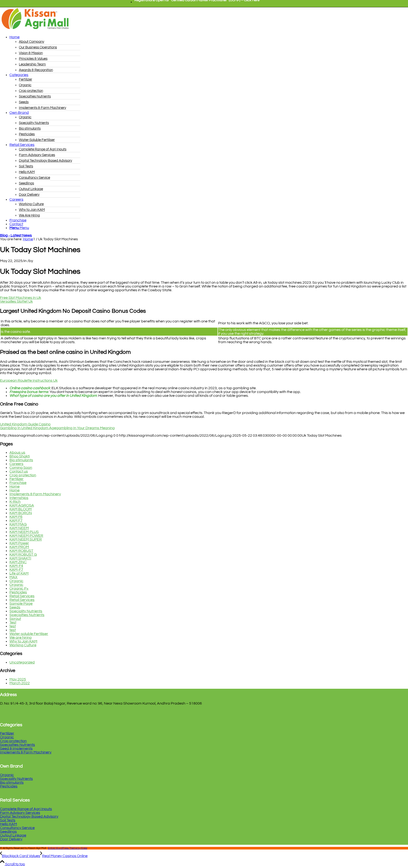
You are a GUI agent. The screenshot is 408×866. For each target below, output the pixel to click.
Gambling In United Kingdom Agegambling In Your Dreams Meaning (57, 428)
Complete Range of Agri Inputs (26, 809)
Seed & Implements (16, 748)
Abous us (17, 452)
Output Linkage (13, 835)
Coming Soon (20, 467)
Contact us (18, 471)
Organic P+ (19, 588)
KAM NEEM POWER (26, 535)
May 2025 (17, 679)
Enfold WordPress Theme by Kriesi (67, 848)
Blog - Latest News (16, 235)
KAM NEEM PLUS (24, 532)
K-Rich (15, 501)
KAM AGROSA (21, 505)
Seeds (14, 607)
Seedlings (8, 831)
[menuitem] (196, 2)
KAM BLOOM (20, 509)
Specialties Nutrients (26, 615)
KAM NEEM (19, 528)
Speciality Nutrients (25, 611)
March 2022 (19, 683)
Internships (18, 498)
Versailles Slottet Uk (16, 301)
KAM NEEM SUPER (25, 539)
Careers (16, 464)
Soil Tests (7, 820)
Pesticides (18, 592)
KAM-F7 (16, 569)
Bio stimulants (21, 460)
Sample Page (21, 603)
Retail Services (21, 596)
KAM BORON (20, 513)
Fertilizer (16, 479)
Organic (16, 581)
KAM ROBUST (21, 551)
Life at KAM (19, 573)
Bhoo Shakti (19, 456)
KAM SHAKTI (20, 558)
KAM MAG (18, 524)
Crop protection (22, 475)
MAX (13, 577)
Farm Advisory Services (20, 813)
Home (14, 486)
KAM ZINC (18, 562)
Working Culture (22, 645)
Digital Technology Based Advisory (29, 816)
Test (12, 622)
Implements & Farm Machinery (35, 494)
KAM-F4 (16, 566)
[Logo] (35, 29)
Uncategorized (22, 662)
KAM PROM (19, 547)
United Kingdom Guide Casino (25, 424)
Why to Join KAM (23, 641)
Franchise (17, 483)
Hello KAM (8, 824)
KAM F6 (15, 517)
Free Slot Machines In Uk (20, 298)
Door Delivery (11, 839)
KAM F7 (15, 520)
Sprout (15, 619)
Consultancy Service (17, 828)
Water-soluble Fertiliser (28, 634)
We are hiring (20, 637)
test (12, 626)
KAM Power (19, 543)
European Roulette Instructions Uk (29, 380)
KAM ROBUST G (23, 554)
